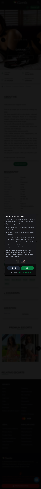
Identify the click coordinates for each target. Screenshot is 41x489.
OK (27, 268)
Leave (13, 268)
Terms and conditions (24, 273)
